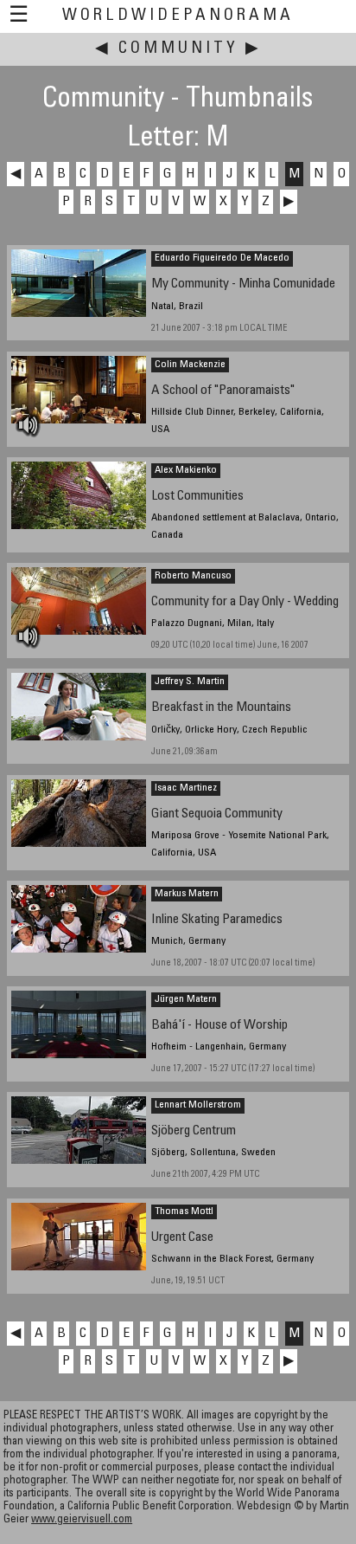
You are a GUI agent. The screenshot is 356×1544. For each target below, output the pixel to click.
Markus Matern (187, 893)
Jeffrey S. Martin (190, 681)
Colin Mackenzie (190, 364)
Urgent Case (182, 1237)
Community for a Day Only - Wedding (245, 602)
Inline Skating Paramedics (217, 920)
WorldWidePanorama (178, 16)
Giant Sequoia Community (217, 814)
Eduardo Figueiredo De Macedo (222, 258)
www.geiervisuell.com (81, 1520)
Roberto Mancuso (193, 576)
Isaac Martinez (186, 788)
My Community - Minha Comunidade (243, 284)
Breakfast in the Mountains (221, 707)
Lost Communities (197, 496)
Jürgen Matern (186, 999)
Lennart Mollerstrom (198, 1105)
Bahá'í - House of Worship (219, 1025)
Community (178, 49)
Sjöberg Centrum (193, 1131)
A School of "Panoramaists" (223, 390)
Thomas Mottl (184, 1211)
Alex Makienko (186, 470)
